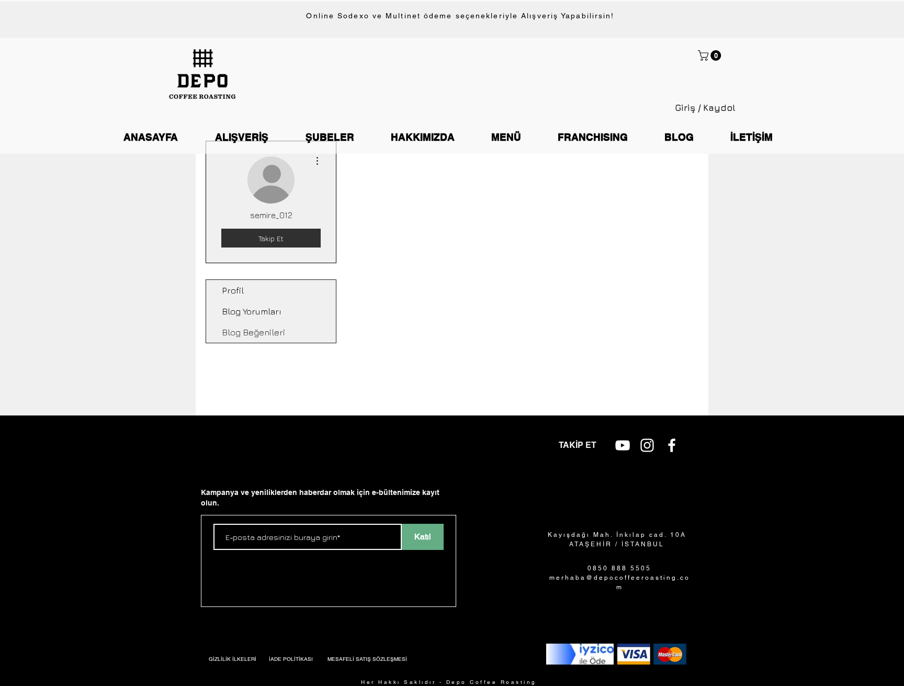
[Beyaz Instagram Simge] (647, 445)
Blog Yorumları (251, 311)
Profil (233, 290)
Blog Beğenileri (253, 332)
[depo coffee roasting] (622, 445)
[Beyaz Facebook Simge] (672, 445)
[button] (711, 55)
